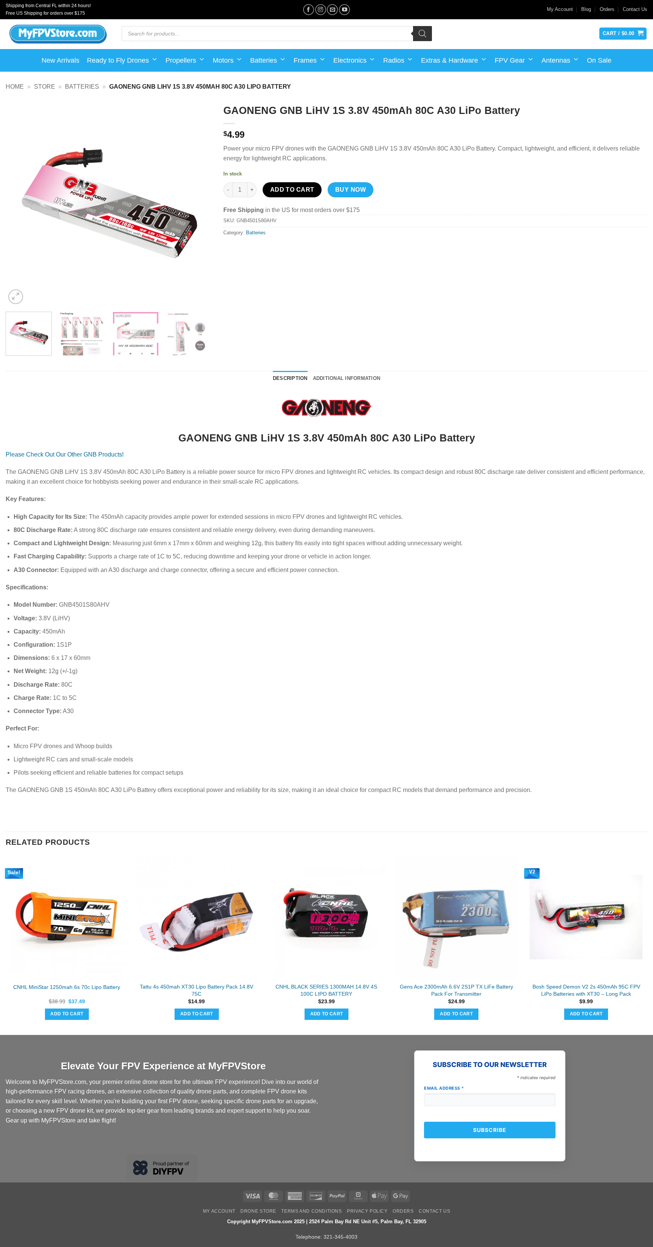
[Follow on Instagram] (320, 9)
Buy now (350, 189)
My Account (560, 9)
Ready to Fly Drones (118, 60)
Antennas (556, 60)
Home (15, 86)
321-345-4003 (340, 1237)
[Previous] (19, 202)
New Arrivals (60, 60)
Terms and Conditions (311, 1211)
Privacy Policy (367, 1211)
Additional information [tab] (347, 378)
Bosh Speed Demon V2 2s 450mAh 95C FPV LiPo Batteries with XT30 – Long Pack (586, 990)
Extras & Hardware (449, 60)
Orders (607, 9)
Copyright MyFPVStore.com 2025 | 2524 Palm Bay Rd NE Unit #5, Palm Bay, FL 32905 (326, 1221)
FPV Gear (510, 60)
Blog (586, 9)
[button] (15, 296)
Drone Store (258, 1211)
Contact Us (635, 9)
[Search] (422, 33)
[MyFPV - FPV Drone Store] (58, 34)
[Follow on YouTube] (344, 9)
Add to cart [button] (66, 1014)
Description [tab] (290, 378)
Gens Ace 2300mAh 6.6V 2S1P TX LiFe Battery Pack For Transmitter (456, 990)
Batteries (263, 60)
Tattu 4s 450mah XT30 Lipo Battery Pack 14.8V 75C (196, 990)
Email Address (444, 1088)
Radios (393, 60)
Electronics (350, 60)
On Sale (599, 60)
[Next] (198, 202)
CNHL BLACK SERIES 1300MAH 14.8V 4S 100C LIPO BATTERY (326, 990)
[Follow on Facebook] (308, 9)
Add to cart (292, 189)
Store (44, 86)
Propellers (181, 60)
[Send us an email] (332, 9)
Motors (223, 60)
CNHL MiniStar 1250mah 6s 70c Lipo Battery (66, 987)
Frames (305, 60)
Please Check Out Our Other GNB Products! (65, 454)
